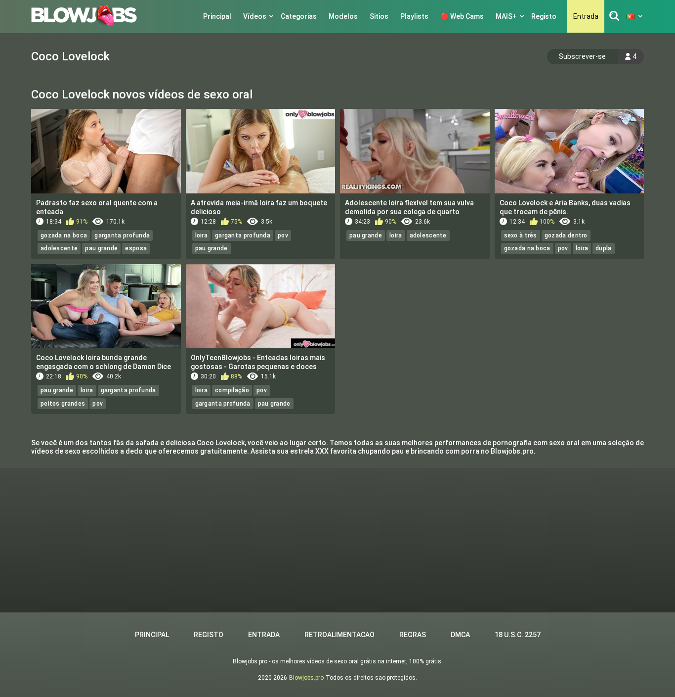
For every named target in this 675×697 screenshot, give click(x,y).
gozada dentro (566, 235)
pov (283, 235)
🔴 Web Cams (462, 16)
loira (201, 235)
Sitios (379, 16)
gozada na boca (64, 235)
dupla (603, 248)
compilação (232, 390)
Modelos (343, 16)
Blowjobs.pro (306, 677)
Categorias (299, 16)
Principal (217, 16)
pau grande (101, 248)
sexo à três (520, 235)
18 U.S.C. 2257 (518, 635)
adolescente (59, 248)
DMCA (460, 635)
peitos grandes (63, 403)
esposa (136, 248)
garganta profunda (122, 235)
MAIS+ (506, 16)
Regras (412, 635)
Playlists (414, 16)
